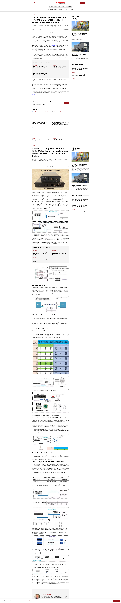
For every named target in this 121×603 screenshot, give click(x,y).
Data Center (50, 9)
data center (54, 45)
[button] (32, 3)
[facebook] (47, 32)
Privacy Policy (31, 600)
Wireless (71, 9)
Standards (34, 14)
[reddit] (52, 32)
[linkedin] (48, 32)
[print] (68, 32)
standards (64, 50)
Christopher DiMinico (46, 594)
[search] (34, 3)
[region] (60, 601)
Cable (55, 9)
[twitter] (50, 32)
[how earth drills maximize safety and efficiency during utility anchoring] (80, 26)
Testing (66, 9)
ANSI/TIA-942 (57, 38)
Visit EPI (33, 94)
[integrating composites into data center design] (80, 47)
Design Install (61, 9)
